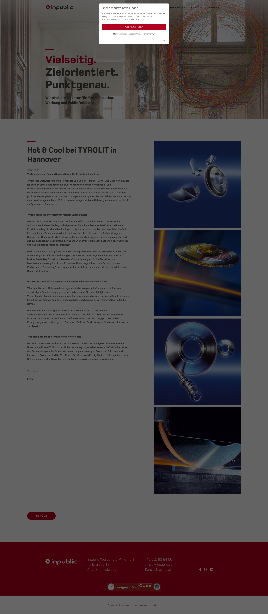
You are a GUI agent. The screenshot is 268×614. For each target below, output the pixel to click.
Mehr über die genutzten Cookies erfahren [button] (132, 34)
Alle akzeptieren (134, 27)
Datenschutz (160, 40)
